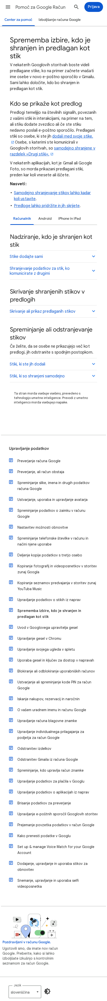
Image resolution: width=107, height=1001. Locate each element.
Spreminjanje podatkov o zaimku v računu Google (51, 513)
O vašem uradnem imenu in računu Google (51, 710)
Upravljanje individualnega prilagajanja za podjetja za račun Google (50, 734)
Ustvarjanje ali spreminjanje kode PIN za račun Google (54, 685)
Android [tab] (45, 218)
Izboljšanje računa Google (60, 20)
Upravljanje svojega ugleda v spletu (46, 649)
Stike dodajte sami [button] (26, 256)
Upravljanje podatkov (29, 448)
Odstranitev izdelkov (34, 748)
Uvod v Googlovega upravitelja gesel (47, 627)
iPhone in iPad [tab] (69, 218)
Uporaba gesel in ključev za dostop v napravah (55, 660)
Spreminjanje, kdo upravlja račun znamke (50, 770)
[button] (8, 7)
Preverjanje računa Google (38, 461)
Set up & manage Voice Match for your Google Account (55, 850)
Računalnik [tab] (22, 218)
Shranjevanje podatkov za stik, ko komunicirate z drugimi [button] (40, 271)
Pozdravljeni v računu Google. (26, 942)
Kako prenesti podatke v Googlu (44, 836)
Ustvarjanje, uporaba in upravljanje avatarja (52, 499)
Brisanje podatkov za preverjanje (44, 803)
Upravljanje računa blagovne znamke (47, 721)
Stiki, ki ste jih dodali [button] (27, 364)
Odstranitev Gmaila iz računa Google (47, 759)
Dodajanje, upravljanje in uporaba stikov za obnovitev (52, 866)
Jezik (17, 985)
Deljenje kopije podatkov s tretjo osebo (49, 555)
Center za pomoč (18, 20)
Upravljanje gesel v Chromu (39, 638)
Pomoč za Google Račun (40, 7)
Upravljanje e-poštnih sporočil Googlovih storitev (57, 814)
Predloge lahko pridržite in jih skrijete (47, 205)
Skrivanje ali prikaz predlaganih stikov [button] (42, 311)
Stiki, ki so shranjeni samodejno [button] (37, 376)
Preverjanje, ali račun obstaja (40, 472)
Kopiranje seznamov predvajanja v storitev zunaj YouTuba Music (56, 586)
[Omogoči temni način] (47, 991)
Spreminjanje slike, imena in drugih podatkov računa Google (53, 486)
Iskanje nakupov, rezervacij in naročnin (48, 699)
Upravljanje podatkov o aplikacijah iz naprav (53, 792)
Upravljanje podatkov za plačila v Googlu (50, 781)
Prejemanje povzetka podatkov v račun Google (55, 825)
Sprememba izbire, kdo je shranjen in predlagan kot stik (49, 613)
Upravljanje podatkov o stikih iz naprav (49, 600)
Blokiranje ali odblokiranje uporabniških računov (56, 671)
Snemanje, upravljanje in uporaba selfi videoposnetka (48, 883)
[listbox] (24, 991)
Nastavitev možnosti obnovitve (42, 527)
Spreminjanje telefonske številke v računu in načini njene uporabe (52, 541)
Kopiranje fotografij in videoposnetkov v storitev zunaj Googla (57, 569)
